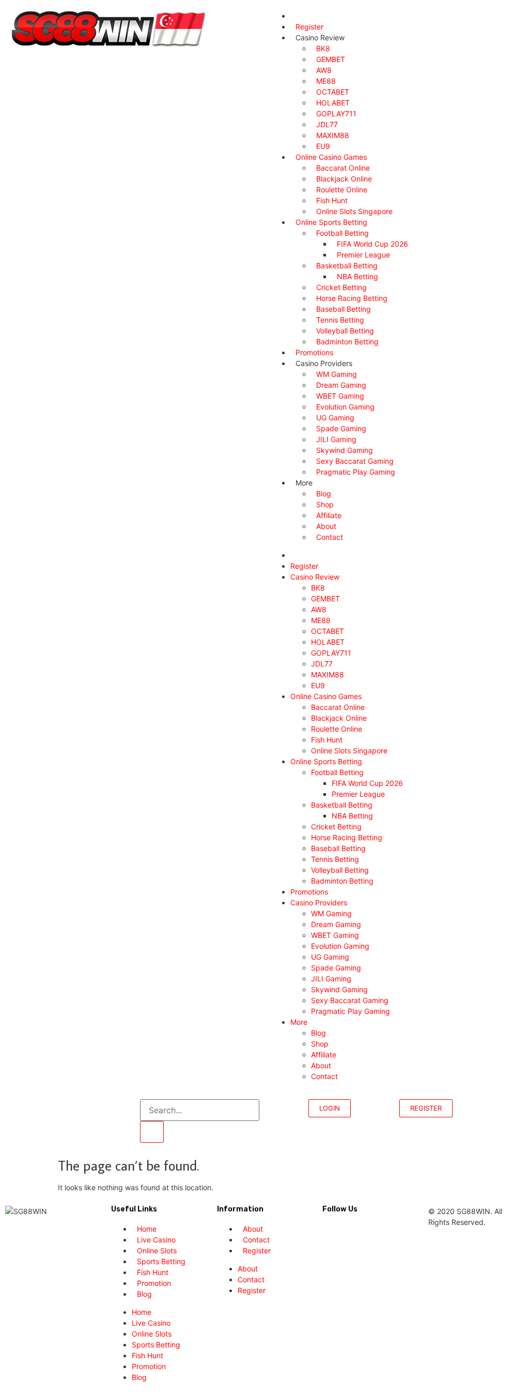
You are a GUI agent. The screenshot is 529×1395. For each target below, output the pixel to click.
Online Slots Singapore (349, 750)
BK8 (318, 587)
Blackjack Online (341, 718)
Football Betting (337, 772)
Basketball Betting (341, 804)
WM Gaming (331, 913)
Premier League (358, 794)
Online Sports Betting (326, 761)
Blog (318, 1032)
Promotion (149, 1366)
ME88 (321, 620)
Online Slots (152, 1333)
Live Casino (151, 1322)
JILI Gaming (331, 978)
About (321, 1065)
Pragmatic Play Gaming (357, 471)
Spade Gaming (336, 967)
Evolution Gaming (340, 946)
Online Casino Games (326, 696)
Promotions (309, 891)
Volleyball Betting (340, 870)
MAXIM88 (327, 674)
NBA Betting (352, 815)
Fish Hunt (327, 739)
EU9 (318, 685)
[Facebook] (326, 1228)
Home (141, 1312)
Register (304, 566)
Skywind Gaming (339, 989)
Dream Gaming (336, 924)
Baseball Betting (338, 848)
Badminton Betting (347, 341)
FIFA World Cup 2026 (367, 783)
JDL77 (322, 663)
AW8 (318, 609)
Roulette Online (336, 728)
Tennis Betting (335, 859)
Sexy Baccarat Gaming (349, 1000)
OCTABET (327, 631)
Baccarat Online (340, 707)
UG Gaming (330, 956)
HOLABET (328, 642)
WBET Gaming (335, 935)
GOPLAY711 (331, 652)
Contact (329, 537)
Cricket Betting (336, 826)
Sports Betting (156, 1344)
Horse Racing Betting (348, 837)
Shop (320, 1043)
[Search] (152, 1132)
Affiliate (323, 1054)
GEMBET (325, 598)
